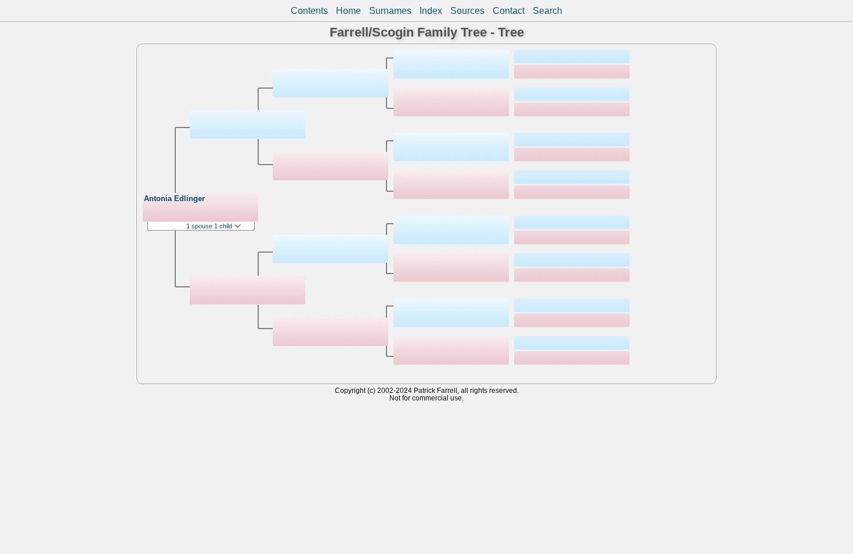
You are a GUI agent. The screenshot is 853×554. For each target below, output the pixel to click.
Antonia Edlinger (174, 198)
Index (431, 11)
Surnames (390, 11)
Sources (467, 11)
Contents (309, 11)
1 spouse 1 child (210, 226)
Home (348, 11)
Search (547, 11)
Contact (509, 11)
